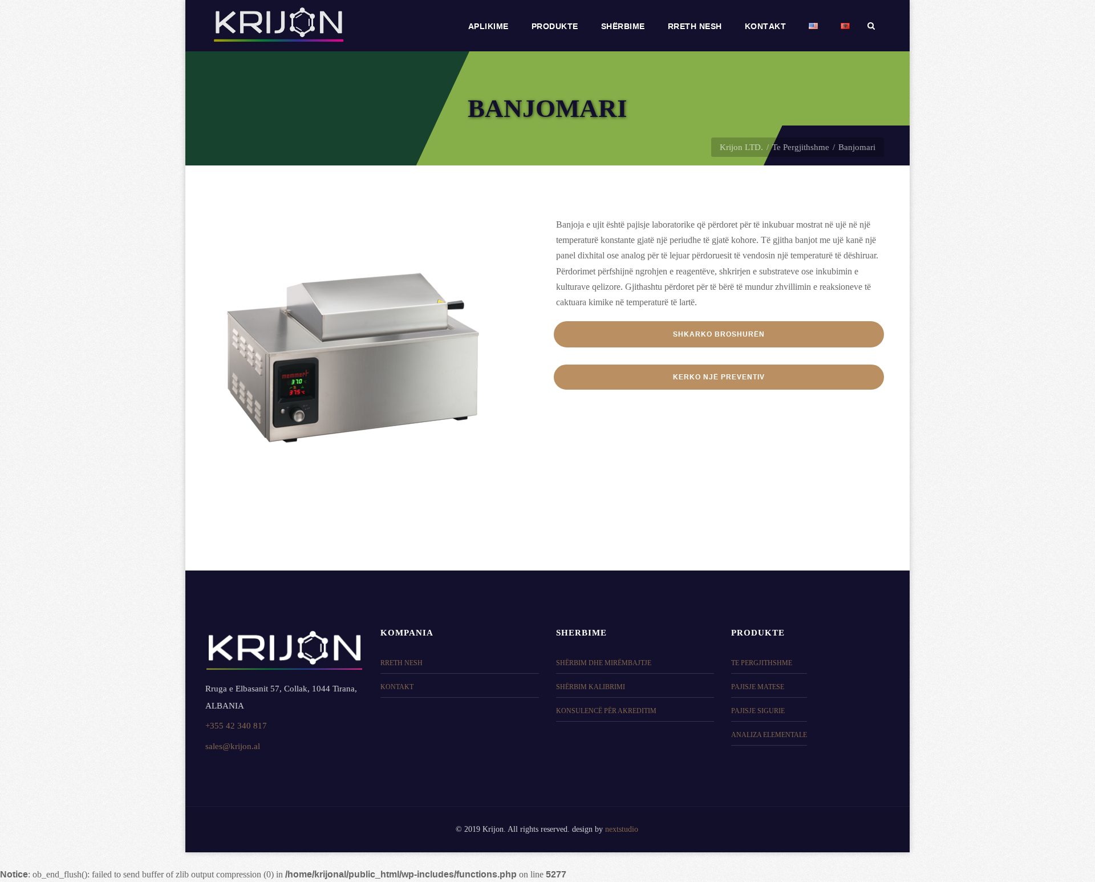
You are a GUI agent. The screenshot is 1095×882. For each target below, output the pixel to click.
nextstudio (621, 829)
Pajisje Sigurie (758, 711)
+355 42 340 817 (236, 725)
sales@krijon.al (232, 746)
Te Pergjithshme (800, 147)
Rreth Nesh (401, 663)
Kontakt (396, 687)
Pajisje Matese (757, 687)
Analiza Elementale (769, 735)
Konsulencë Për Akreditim (606, 711)
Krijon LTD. (741, 147)
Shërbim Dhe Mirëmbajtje (603, 663)
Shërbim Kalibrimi (590, 687)
